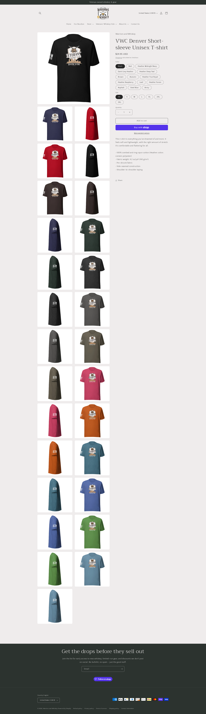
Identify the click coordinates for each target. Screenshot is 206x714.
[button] (40, 13)
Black (120, 66)
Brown (121, 77)
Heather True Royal (150, 77)
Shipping (119, 57)
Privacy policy (89, 708)
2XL (158, 97)
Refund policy (77, 708)
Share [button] (120, 180)
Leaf (141, 82)
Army (147, 88)
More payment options (141, 133)
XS (119, 97)
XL (149, 97)
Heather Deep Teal (146, 72)
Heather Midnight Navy (147, 66)
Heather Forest (155, 82)
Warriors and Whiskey (50, 708)
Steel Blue (134, 88)
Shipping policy (114, 708)
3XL (119, 102)
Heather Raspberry (125, 82)
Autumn (133, 77)
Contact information (127, 708)
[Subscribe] (121, 669)
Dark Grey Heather (125, 72)
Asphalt (121, 88)
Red (130, 66)
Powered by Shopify (64, 708)
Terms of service (101, 708)
